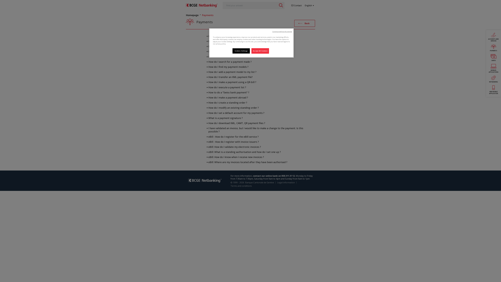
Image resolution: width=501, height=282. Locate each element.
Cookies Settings (241, 51)
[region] (251, 43)
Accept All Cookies (260, 51)
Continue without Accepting (282, 32)
